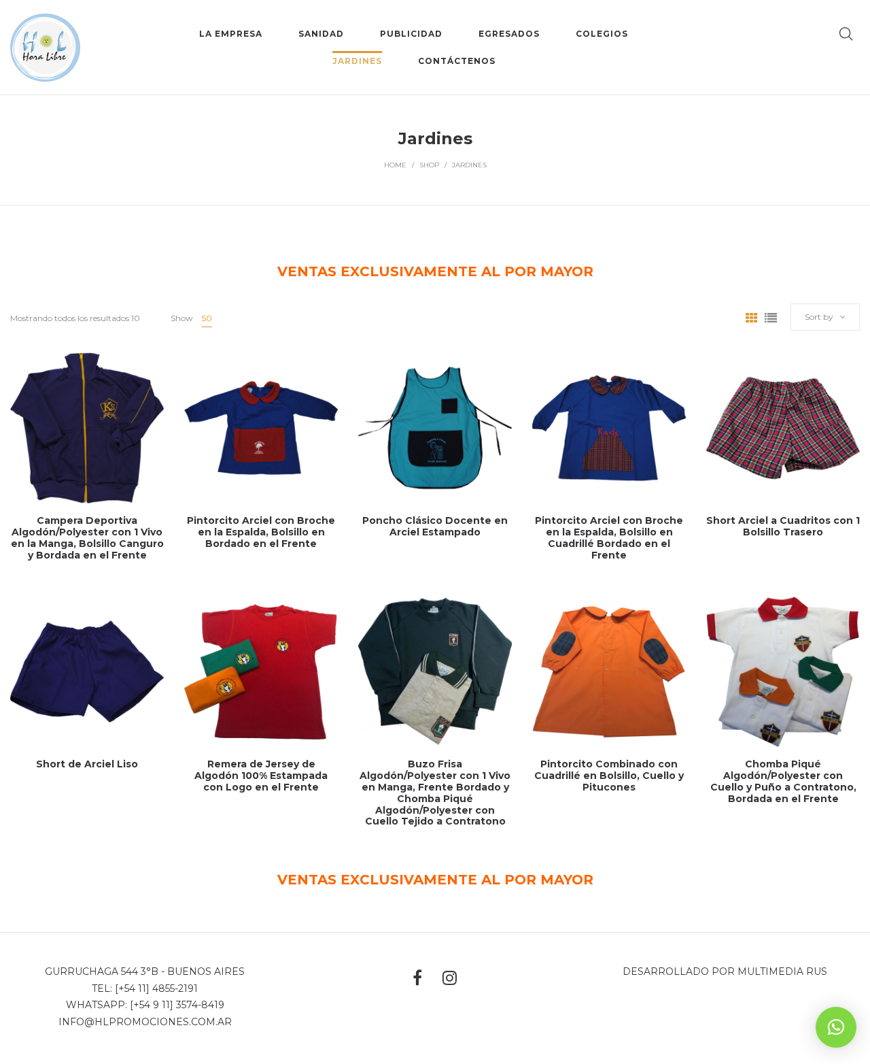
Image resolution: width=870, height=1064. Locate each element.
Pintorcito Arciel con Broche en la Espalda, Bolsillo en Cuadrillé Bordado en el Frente (609, 537)
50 (207, 318)
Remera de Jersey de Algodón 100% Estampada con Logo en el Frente (261, 775)
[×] (836, 1027)
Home (395, 165)
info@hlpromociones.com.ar (145, 1022)
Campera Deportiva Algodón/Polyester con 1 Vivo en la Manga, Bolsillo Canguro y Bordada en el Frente (87, 537)
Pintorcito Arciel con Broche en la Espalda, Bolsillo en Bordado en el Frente (261, 532)
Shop (429, 165)
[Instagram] (449, 978)
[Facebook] (417, 977)
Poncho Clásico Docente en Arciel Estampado (435, 526)
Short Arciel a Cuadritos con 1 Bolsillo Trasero (783, 526)
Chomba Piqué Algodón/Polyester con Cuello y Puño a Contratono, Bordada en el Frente (783, 781)
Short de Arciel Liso (87, 764)
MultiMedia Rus (782, 971)
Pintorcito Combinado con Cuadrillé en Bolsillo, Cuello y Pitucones (609, 775)
